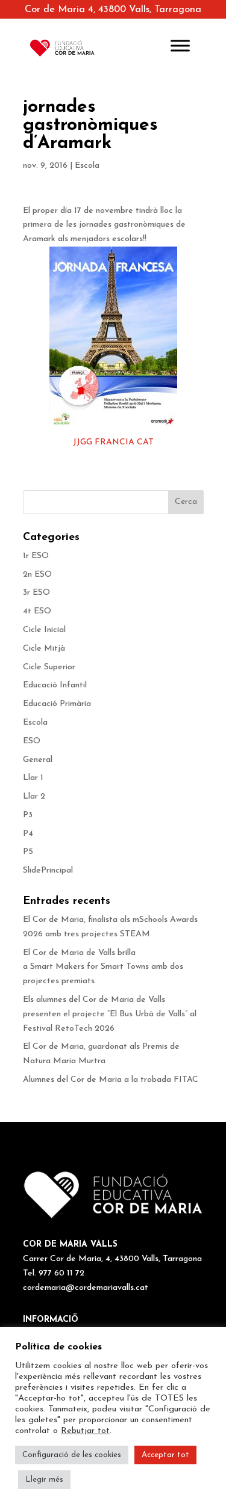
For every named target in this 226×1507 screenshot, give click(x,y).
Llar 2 (34, 796)
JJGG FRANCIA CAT (113, 442)
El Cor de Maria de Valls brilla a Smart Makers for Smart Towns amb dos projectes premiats (103, 967)
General (37, 759)
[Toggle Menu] (180, 45)
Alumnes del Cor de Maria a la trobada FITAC (110, 1079)
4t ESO (37, 611)
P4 (28, 833)
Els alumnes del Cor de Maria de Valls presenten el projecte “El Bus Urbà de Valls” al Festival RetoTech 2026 (109, 1014)
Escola (87, 165)
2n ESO (37, 574)
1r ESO (36, 555)
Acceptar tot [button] (165, 1455)
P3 (28, 815)
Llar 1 (33, 777)
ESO (31, 741)
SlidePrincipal (48, 870)
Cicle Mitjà (44, 648)
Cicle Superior (49, 667)
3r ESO (36, 592)
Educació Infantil (55, 685)
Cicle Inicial (44, 629)
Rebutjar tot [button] (85, 1430)
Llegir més (44, 1480)
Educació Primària (57, 703)
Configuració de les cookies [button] (71, 1455)
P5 (28, 851)
